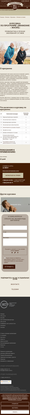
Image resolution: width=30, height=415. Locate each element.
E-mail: (4, 232)
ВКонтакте (15, 284)
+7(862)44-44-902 (8, 180)
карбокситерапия (6, 143)
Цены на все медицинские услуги (11, 171)
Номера (2, 314)
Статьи (2, 346)
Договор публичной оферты (7, 353)
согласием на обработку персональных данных (15, 398)
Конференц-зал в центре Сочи (8, 323)
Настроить (15, 407)
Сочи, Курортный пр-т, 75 (6, 1)
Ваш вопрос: (6, 237)
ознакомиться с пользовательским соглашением (18, 399)
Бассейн (2, 317)
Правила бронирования (6, 355)
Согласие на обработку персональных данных (10, 388)
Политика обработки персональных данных (9, 387)
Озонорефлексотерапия (8, 141)
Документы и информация (7, 361)
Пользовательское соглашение (6, 386)
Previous (1, 204)
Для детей (3, 321)
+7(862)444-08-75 (8, 182)
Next (29, 204)
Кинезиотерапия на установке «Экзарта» (11, 127)
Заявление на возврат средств (8, 357)
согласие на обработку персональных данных (12, 258)
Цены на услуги (4, 341)
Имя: (4, 225)
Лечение (2, 327)
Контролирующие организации (8, 343)
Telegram (15, 289)
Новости (2, 339)
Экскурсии (2, 325)
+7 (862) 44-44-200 (25, 1)
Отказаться (15, 403)
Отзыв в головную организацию (8, 333)
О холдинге (3, 335)
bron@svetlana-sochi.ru (6, 370)
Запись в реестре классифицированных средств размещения (13, 390)
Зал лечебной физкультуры (7, 319)
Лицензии (2, 359)
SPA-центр (3, 315)
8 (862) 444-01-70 (5, 369)
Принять (15, 412)
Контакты (2, 337)
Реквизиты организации (6, 351)
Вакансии (2, 345)
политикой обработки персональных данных (12, 397)
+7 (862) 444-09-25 (5, 377)
